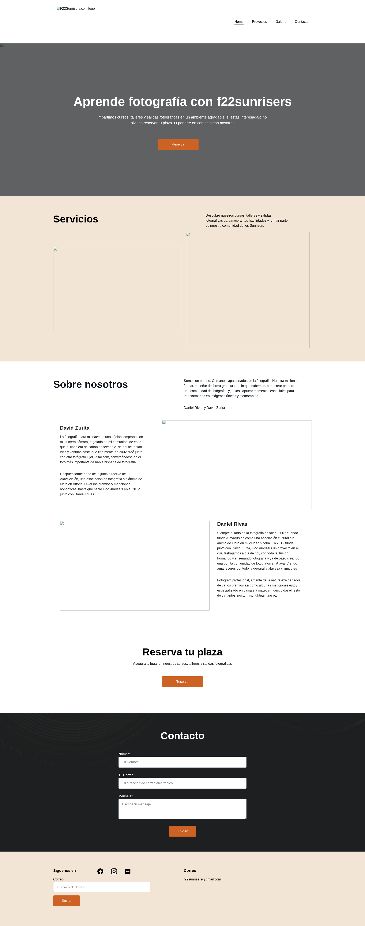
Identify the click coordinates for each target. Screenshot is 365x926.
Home (239, 21)
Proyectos (259, 21)
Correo (58, 879)
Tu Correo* (126, 775)
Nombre (124, 754)
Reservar (182, 681)
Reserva (178, 144)
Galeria (280, 21)
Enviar (182, 831)
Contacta (301, 21)
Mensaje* (125, 796)
